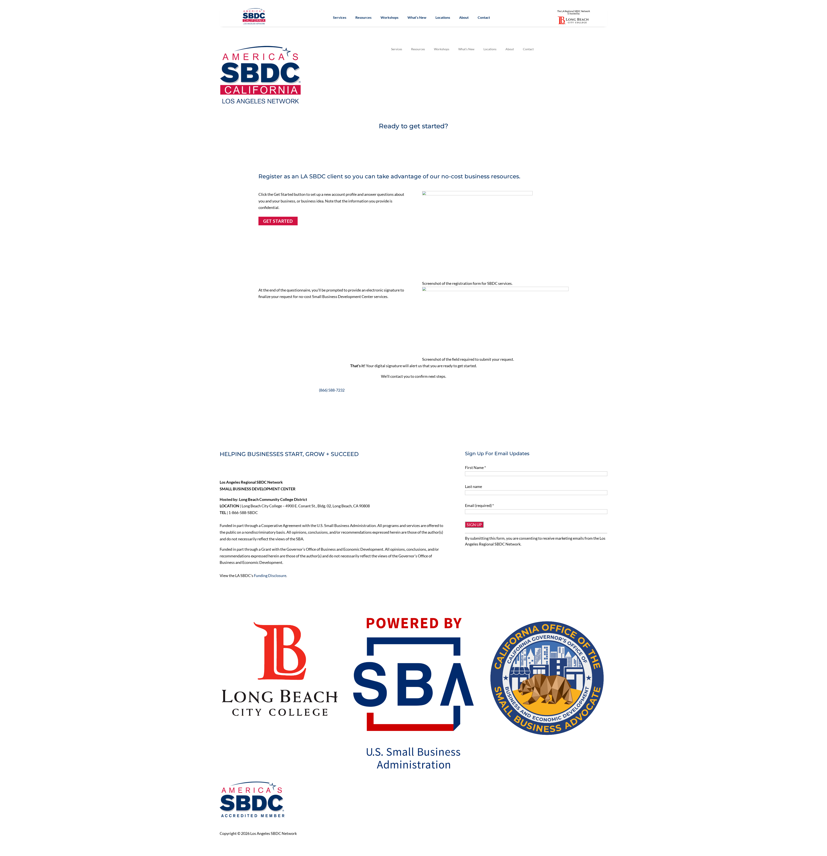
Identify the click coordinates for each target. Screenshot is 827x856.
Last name (473, 486)
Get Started (278, 221)
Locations (442, 17)
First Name (475, 467)
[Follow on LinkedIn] (241, 469)
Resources (363, 17)
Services (339, 17)
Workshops (389, 17)
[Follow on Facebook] (223, 469)
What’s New (416, 17)
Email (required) (479, 505)
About (464, 17)
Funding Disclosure (270, 575)
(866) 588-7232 (332, 390)
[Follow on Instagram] (250, 469)
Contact (484, 17)
